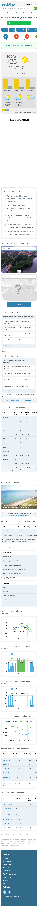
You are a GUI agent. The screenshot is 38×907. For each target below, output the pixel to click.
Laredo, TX (6, 815)
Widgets (5, 880)
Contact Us (6, 870)
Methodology (7, 861)
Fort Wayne (18, 12)
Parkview (26, 12)
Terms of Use (7, 864)
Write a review (6, 349)
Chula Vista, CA (7, 804)
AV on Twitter (4, 892)
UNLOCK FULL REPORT (20, 23)
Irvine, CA (6, 823)
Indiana (9, 12)
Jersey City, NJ (7, 819)
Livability (28, 4)
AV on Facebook (9, 892)
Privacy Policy (7, 867)
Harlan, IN (6, 764)
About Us (6, 858)
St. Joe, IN (6, 768)
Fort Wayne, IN (7, 827)
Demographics (21, 30)
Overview (5, 30)
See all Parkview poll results (19, 401)
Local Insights (7, 877)
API (4, 883)
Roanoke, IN (6, 760)
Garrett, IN (6, 773)
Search (3, 12)
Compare (19, 304)
